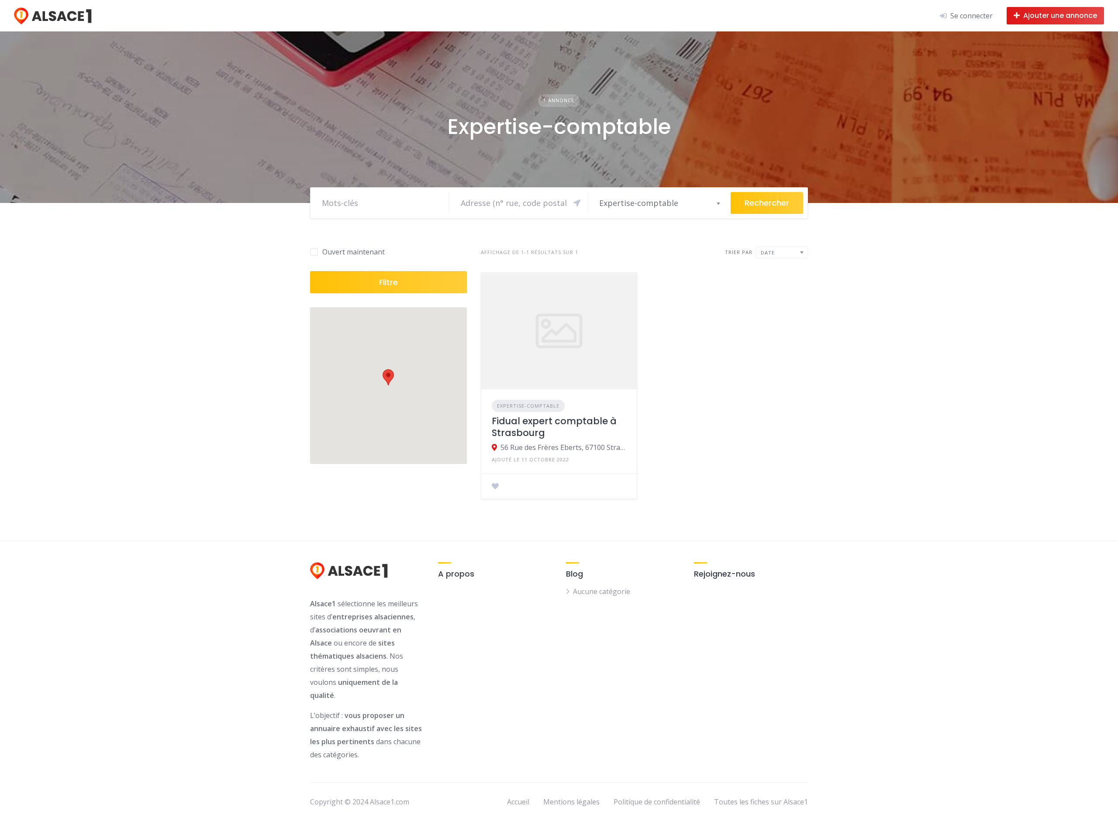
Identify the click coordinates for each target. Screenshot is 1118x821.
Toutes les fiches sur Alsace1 (761, 802)
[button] (388, 377)
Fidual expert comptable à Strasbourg (554, 427)
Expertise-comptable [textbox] (638, 203)
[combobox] (659, 202)
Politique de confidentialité (657, 802)
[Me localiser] (576, 202)
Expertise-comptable (528, 405)
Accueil (518, 802)
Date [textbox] (768, 252)
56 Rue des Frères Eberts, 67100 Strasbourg (563, 447)
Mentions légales (571, 802)
